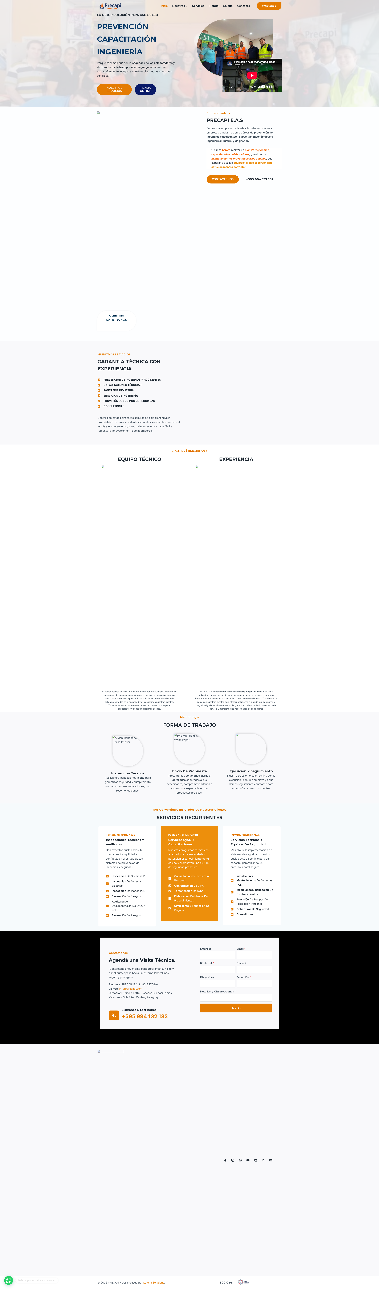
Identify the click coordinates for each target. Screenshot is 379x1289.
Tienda (214, 6)
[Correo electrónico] (271, 1160)
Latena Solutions (153, 1282)
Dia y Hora (207, 977)
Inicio (164, 6)
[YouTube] (248, 1160)
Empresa (205, 949)
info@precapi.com (130, 988)
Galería (228, 6)
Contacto (243, 6)
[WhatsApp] (240, 1160)
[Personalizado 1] (278, 1160)
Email (241, 949)
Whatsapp (269, 5)
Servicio (242, 963)
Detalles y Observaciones (218, 992)
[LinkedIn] (256, 1160)
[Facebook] (225, 1160)
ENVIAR (236, 1008)
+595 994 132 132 (260, 179)
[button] (8, 1280)
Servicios (198, 6)
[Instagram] (233, 1160)
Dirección (244, 977)
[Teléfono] (263, 1160)
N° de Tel (207, 963)
